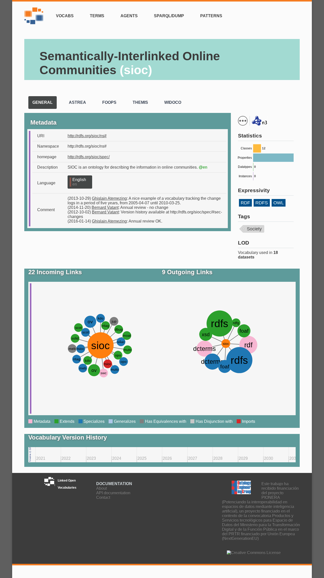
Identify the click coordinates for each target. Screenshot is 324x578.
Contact (103, 497)
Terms (97, 16)
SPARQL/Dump (169, 16)
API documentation (113, 493)
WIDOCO (301, 106)
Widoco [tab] (172, 102)
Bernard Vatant (105, 207)
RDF (245, 202)
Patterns (211, 16)
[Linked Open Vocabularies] (35, 19)
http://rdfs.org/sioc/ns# (87, 136)
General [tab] (42, 102)
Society (254, 228)
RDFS (261, 202)
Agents (129, 16)
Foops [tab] (109, 102)
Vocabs (65, 16)
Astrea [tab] (77, 102)
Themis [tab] (140, 102)
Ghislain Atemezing (109, 198)
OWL (278, 202)
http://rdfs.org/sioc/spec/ (89, 157)
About (101, 488)
